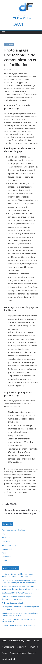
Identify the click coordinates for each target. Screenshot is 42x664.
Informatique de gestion (11, 545)
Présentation (7, 557)
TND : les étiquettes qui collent (13, 603)
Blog (3, 534)
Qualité (4, 560)
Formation (6, 541)
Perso (4, 553)
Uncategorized (8, 659)
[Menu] (3, 32)
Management (7, 549)
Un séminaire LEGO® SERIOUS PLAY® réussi (19, 625)
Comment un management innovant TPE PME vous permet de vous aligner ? (20, 512)
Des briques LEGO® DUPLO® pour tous (17, 593)
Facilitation (9, 45)
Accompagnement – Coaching (13, 530)
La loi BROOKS (11, 504)
